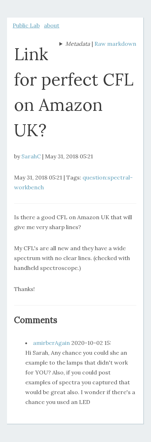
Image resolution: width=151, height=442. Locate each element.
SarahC (31, 156)
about (51, 25)
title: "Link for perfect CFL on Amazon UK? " (74, 44)
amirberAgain (51, 342)
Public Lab (26, 25)
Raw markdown (115, 43)
